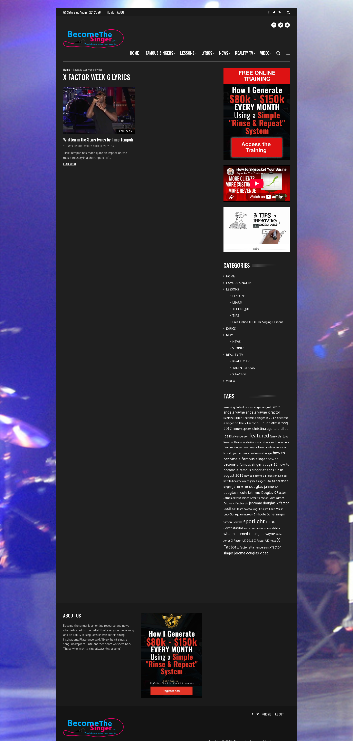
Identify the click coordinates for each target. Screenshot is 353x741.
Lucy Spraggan (233, 514)
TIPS (235, 315)
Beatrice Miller (232, 418)
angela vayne (234, 412)
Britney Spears (241, 429)
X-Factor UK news (265, 540)
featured (259, 435)
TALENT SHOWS (243, 368)
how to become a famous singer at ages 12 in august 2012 (256, 470)
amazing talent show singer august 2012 (251, 407)
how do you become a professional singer (247, 453)
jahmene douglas (247, 486)
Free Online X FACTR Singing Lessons (257, 322)
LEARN (237, 302)
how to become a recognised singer (244, 481)
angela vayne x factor (263, 412)
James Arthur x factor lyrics (258, 498)
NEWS (223, 53)
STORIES (238, 348)
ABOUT (121, 12)
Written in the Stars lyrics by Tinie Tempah (98, 139)
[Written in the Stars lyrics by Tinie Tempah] (99, 110)
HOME (110, 12)
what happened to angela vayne (249, 533)
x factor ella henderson (253, 547)
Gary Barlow (279, 436)
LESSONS (187, 53)
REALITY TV (244, 53)
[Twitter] (274, 12)
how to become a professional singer (265, 475)
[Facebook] (269, 12)
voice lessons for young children (262, 528)
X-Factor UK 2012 (242, 540)
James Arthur (232, 498)
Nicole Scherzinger (270, 514)
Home (66, 69)
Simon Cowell (232, 522)
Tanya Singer (74, 146)
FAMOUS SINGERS (159, 53)
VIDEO (264, 53)
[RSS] (279, 12)
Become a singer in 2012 (259, 418)
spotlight (254, 521)
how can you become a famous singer (265, 447)
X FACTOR (239, 374)
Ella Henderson (238, 436)
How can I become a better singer (242, 442)
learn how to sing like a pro (252, 509)
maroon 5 (250, 514)
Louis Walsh (276, 509)
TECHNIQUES (241, 309)
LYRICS (206, 53)
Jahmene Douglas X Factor (267, 492)
